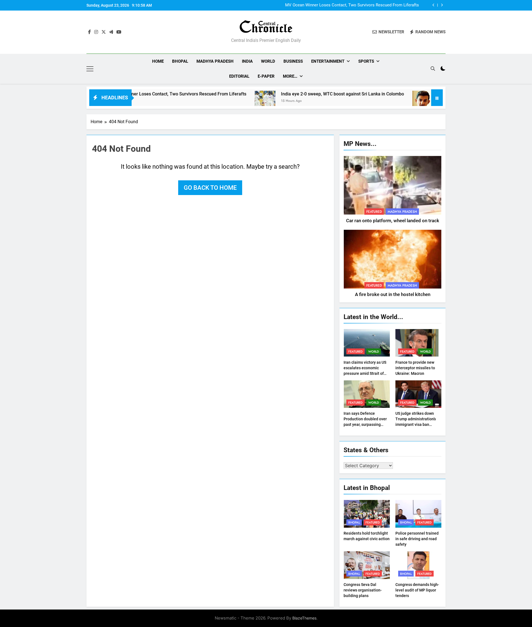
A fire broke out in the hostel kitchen (392, 294)
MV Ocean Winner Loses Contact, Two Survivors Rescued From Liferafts (352, 5)
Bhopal (180, 61)
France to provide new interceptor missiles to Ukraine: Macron (415, 368)
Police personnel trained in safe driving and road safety (417, 539)
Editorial (239, 76)
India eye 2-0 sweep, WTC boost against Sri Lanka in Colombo (320, 94)
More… (290, 76)
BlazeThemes (304, 618)
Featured (374, 211)
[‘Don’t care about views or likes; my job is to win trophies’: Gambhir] (401, 101)
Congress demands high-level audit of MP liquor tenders (417, 590)
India (247, 61)
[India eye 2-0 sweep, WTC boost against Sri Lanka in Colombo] (243, 101)
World (268, 61)
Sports (366, 61)
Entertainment (327, 61)
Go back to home (210, 187)
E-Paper (266, 76)
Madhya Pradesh (215, 61)
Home (158, 61)
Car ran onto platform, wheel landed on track (392, 220)
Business (293, 61)
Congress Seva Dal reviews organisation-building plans (363, 590)
